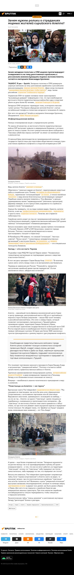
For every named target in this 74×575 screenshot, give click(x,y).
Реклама (50, 553)
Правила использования (22, 550)
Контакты (11, 550)
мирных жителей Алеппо (34, 88)
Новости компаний (41, 553)
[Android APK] (6, 558)
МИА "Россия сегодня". (29, 115)
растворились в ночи (17, 486)
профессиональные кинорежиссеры (37, 211)
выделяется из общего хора (48, 390)
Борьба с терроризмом (33, 504)
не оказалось (42, 241)
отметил (48, 260)
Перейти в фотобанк (30, 183)
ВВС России (12, 508)
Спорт (65, 534)
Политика (13, 534)
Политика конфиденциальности (41, 550)
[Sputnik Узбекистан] (9, 15)
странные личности (29, 213)
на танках (45, 194)
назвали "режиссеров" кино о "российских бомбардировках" (32, 242)
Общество (40, 534)
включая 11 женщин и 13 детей (47, 102)
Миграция (49, 534)
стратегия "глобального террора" (31, 92)
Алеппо (23, 504)
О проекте (4, 550)
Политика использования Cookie (61, 550)
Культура (58, 534)
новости (4, 534)
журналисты (58, 211)
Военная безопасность (48, 504)
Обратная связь (59, 553)
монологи (12, 197)
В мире (11, 504)
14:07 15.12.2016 (13, 27)
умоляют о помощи (34, 187)
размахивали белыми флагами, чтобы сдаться (27, 90)
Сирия (16, 504)
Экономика (29, 534)
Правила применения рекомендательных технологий (18, 553)
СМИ (57, 504)
